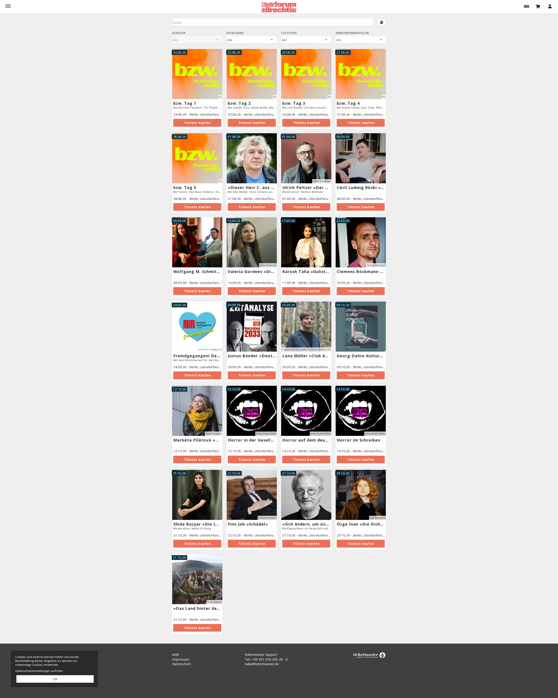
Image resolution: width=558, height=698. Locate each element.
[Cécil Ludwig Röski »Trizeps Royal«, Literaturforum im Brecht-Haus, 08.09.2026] (361, 158)
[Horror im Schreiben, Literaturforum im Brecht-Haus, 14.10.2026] (361, 459)
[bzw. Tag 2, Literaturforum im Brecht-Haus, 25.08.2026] (252, 122)
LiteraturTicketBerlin (279, 7)
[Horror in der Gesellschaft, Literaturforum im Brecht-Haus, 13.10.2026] (252, 459)
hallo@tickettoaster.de (262, 664)
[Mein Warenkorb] (538, 6)
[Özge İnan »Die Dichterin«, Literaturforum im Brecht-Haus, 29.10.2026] (361, 543)
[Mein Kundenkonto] (550, 6)
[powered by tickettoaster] (369, 655)
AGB (175, 654)
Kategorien (235, 33)
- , (197, 114)
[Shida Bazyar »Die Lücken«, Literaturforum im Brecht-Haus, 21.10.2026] (197, 495)
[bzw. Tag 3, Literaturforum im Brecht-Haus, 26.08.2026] (306, 122)
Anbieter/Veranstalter (352, 33)
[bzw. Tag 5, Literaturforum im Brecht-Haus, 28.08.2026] (197, 207)
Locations (289, 33)
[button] (526, 6)
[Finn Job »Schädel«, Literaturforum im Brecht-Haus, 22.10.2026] (252, 543)
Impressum (180, 659)
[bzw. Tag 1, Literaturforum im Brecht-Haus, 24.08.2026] (197, 122)
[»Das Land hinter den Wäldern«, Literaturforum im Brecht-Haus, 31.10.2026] (197, 628)
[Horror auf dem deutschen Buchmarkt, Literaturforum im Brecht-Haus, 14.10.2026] (306, 459)
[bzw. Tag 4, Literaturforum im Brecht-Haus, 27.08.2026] (361, 122)
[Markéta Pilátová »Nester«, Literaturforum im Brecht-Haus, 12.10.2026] (197, 459)
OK (55, 679)
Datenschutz (181, 664)
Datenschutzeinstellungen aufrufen (39, 671)
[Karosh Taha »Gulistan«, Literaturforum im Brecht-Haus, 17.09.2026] (306, 242)
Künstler (178, 33)
